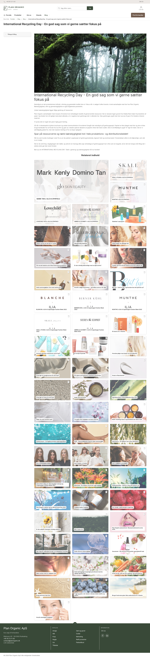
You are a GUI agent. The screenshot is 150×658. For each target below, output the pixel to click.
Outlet (78, 633)
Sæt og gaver (80, 631)
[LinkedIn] (107, 635)
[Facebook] (102, 635)
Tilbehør (55, 645)
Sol (54, 642)
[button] (19, 15)
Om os (141, 1)
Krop (54, 636)
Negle (55, 639)
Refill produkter (81, 639)
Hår (54, 633)
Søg (90, 8)
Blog (19, 19)
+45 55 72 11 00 (9, 638)
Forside (12, 19)
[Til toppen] (75, 624)
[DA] (14, 8)
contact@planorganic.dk (12, 641)
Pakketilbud (80, 642)
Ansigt (55, 631)
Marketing (79, 636)
